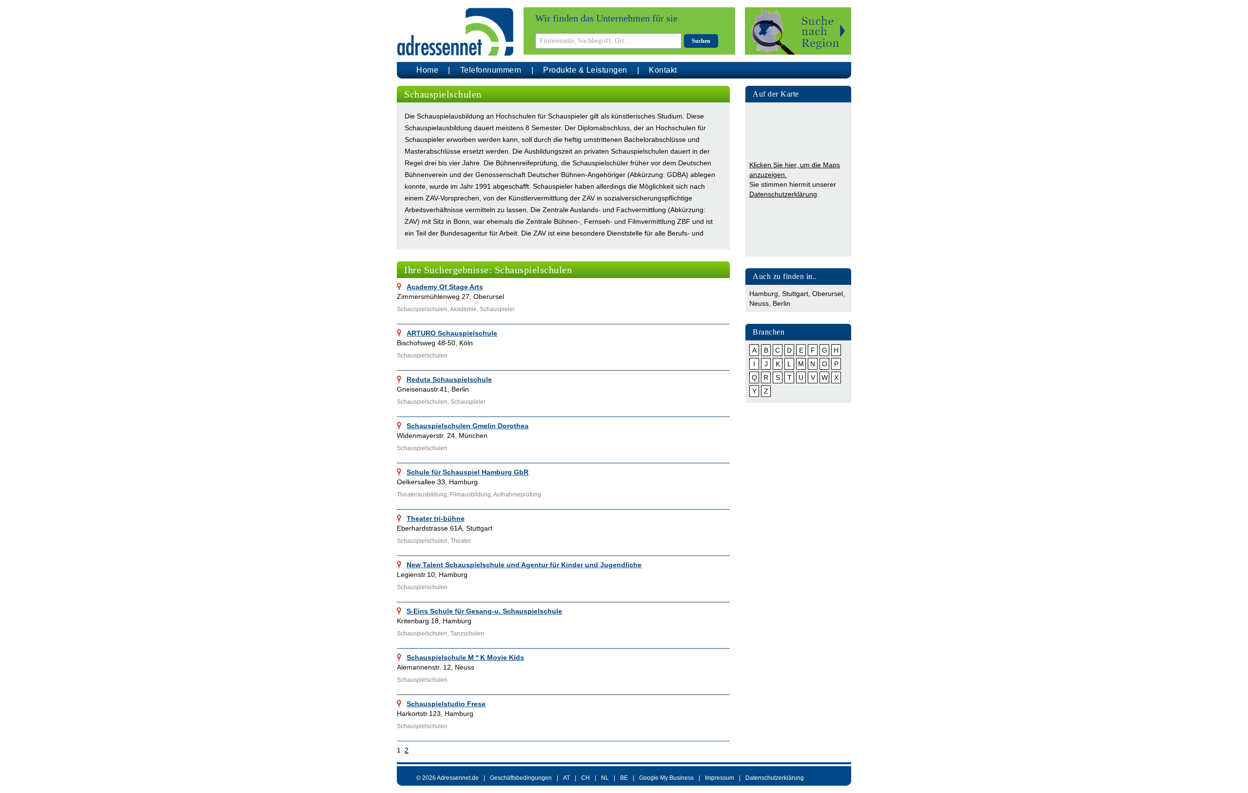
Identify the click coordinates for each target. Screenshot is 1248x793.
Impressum (719, 777)
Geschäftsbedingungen (521, 777)
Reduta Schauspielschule (449, 379)
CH (585, 777)
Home (427, 70)
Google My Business (666, 777)
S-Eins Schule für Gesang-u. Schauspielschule (484, 611)
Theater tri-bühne (436, 518)
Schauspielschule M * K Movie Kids (465, 657)
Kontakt (663, 70)
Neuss (759, 303)
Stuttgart (795, 293)
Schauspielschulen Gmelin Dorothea (467, 426)
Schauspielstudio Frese (446, 704)
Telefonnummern (491, 70)
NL (605, 777)
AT (566, 777)
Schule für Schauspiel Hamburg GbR (467, 472)
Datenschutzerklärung (783, 194)
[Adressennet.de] (455, 32)
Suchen (701, 41)
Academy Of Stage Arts (445, 287)
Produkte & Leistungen (585, 70)
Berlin (781, 303)
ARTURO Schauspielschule (452, 333)
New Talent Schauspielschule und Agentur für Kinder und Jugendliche (524, 565)
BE (624, 777)
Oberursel (827, 293)
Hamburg (763, 293)
